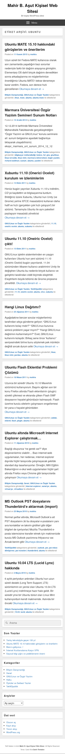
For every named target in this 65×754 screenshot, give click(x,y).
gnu (48, 154)
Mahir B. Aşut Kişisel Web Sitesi (33, 8)
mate (22, 97)
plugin (19, 420)
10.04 (17, 611)
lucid (23, 611)
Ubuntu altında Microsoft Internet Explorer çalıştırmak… (31, 435)
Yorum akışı (11, 728)
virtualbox (18, 489)
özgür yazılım (54, 157)
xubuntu (28, 226)
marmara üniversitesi (37, 157)
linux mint (22, 157)
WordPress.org (13, 732)
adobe (54, 417)
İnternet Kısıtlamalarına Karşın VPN (22, 650)
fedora (39, 154)
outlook (41, 547)
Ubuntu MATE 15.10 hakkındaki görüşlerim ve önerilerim (30, 47)
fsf (44, 154)
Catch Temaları (38, 749)
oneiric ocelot (11, 226)
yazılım (38, 160)
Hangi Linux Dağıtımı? (23, 306)
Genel (26, 483)
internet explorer (33, 486)
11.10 (53, 223)
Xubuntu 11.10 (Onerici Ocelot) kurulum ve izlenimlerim (29, 175)
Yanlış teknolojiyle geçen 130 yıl (20, 640)
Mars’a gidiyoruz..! (14, 646)
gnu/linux (55, 154)
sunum (23, 160)
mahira (33, 54)
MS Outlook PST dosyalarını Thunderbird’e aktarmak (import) (31, 504)
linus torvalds (11, 157)
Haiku (9, 679)
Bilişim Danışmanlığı (14, 94)
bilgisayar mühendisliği (25, 154)
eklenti (8, 420)
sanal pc (45, 486)
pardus (17, 355)
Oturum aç (11, 722)
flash (14, 420)
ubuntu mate (38, 97)
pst (46, 547)
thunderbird (32, 550)
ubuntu (29, 97)
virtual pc (9, 489)
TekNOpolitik (36, 289)
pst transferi (21, 550)
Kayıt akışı (11, 725)
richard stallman (12, 160)
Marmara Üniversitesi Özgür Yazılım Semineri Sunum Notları (31, 112)
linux (17, 97)
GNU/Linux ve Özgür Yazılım (36, 94)
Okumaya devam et (31, 89)
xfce (43, 291)
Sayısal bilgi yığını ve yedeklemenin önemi (25, 653)
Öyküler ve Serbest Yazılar (18, 683)
